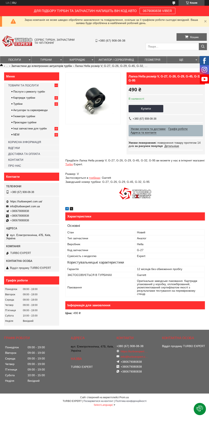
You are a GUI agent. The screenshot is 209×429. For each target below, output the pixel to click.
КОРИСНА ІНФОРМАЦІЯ (24, 142)
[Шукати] (203, 46)
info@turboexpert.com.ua (25, 206)
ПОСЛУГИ (14, 59)
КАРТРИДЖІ (77, 59)
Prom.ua (124, 397)
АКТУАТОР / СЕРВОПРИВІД (116, 59)
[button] (200, 409)
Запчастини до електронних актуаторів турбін (41, 65)
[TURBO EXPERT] (17, 45)
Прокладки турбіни (24, 122)
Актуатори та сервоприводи (30, 110)
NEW (16, 134)
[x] (71, 209)
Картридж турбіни (24, 97)
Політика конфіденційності (131, 401)
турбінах (94, 177)
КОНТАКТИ (15, 159)
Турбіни (17, 103)
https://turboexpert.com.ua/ (26, 201)
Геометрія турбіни (24, 116)
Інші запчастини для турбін (30, 128)
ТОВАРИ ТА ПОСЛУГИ (23, 85)
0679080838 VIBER (157, 11)
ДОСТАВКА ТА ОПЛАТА (24, 153)
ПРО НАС (14, 165)
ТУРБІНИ (46, 59)
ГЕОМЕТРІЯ (152, 59)
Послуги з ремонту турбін (29, 91)
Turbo (69, 164)
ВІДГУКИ (14, 148)
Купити (146, 108)
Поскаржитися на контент (98, 401)
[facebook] (67, 209)
